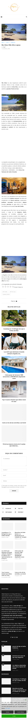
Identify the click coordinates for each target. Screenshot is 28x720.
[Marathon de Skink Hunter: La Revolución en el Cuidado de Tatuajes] (20, 526)
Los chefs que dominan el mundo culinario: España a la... (14, 352)
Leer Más (7, 708)
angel (4, 47)
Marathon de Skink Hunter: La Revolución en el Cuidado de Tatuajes (20, 535)
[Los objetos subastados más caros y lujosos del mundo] (6, 667)
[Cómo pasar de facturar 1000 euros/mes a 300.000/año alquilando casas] (14, 364)
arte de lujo (13, 291)
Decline (7, 712)
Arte (3, 42)
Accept (14, 716)
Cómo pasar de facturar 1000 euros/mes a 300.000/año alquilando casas (14, 376)
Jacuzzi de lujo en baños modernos (19, 647)
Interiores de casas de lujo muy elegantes (18, 656)
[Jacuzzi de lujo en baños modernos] (6, 649)
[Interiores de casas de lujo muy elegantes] (6, 658)
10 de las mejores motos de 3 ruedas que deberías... (14, 445)
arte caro (5, 291)
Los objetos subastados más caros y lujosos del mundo (19, 666)
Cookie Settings (20, 712)
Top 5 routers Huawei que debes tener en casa (14, 400)
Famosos (13, 42)
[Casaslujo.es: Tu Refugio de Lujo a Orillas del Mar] (14, 318)
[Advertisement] (14, 65)
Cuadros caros (6, 294)
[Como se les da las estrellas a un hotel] (14, 412)
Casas (7, 42)
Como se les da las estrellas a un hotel (14, 423)
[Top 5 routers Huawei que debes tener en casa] (14, 389)
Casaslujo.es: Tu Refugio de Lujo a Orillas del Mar (14, 329)
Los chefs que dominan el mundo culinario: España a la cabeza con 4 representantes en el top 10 (7, 554)
